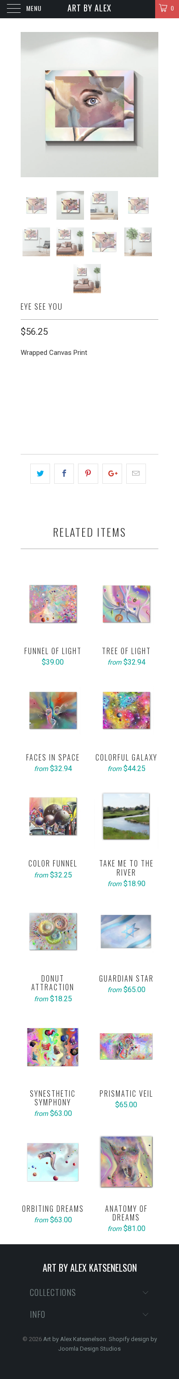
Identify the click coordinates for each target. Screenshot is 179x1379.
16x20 (34, 391)
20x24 (94, 391)
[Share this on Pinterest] (88, 474)
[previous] (29, 104)
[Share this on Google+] (112, 474)
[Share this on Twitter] (40, 474)
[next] (149, 104)
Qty (26, 416)
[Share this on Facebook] (64, 474)
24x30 (64, 391)
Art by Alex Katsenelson (90, 10)
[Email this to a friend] (136, 474)
